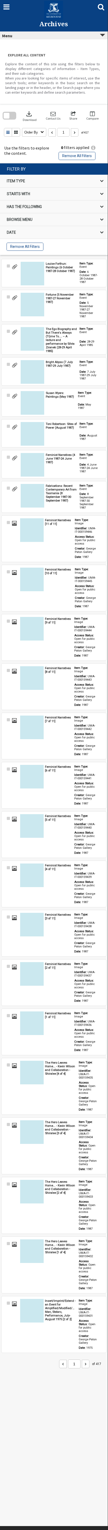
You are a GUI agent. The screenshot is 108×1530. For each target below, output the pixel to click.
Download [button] (30, 116)
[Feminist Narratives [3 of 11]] (32, 924)
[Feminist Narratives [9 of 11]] (32, 629)
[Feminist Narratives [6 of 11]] (32, 776)
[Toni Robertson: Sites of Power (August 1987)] (32, 434)
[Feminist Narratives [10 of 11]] (32, 579)
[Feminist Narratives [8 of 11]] (32, 678)
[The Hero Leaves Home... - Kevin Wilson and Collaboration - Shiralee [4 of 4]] (32, 1072)
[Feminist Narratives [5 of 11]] (32, 826)
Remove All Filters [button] (77, 156)
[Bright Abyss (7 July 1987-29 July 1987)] (32, 372)
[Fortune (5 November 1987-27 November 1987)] (32, 304)
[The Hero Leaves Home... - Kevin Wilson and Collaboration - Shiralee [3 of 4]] (32, 1132)
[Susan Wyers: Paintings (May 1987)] (32, 403)
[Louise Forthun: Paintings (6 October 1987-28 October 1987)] (32, 273)
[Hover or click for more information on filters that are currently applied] (93, 148)
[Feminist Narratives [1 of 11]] (32, 1023)
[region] (54, 209)
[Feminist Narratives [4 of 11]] (32, 875)
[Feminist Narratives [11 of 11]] (32, 530)
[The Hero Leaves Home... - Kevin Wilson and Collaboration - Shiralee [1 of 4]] (32, 1251)
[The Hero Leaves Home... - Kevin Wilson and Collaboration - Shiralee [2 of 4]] (32, 1191)
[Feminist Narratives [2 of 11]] (32, 974)
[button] (53, 115)
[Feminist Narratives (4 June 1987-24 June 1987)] (32, 465)
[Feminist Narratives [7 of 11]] (32, 727)
